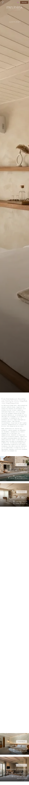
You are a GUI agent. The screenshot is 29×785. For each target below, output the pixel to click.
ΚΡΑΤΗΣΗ (24, 2)
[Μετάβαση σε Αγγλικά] (18, 2)
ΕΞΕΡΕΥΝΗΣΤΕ (21, 464)
